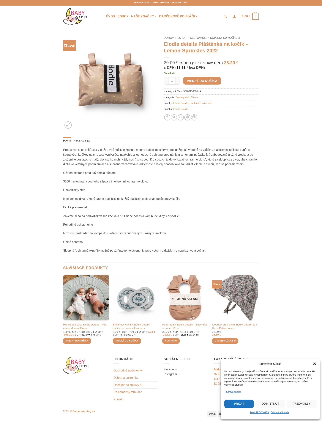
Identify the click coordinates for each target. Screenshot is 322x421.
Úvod (110, 16)
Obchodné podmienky (128, 370)
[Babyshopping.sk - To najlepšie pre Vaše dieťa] (81, 16)
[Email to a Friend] (181, 117)
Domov (169, 37)
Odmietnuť (270, 403)
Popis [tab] (67, 140)
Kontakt (118, 399)
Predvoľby (302, 403)
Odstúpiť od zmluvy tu (127, 385)
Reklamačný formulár (127, 392)
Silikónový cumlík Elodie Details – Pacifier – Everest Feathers (132, 326)
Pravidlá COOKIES (259, 412)
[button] (314, 364)
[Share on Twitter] (174, 117)
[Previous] (63, 312)
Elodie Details (180, 103)
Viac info (171, 341)
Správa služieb (233, 392)
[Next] (258, 312)
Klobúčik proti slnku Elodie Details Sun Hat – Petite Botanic (234, 326)
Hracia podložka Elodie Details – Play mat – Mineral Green (85, 326)
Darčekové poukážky (178, 16)
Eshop (123, 16)
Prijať (239, 403)
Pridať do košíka (202, 80)
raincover (206, 103)
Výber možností (225, 341)
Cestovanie (198, 37)
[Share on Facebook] (167, 117)
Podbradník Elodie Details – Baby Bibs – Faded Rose (184, 326)
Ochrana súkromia (280, 412)
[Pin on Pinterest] (187, 117)
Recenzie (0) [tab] (82, 140)
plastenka (195, 103)
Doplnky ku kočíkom (225, 37)
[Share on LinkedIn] (194, 117)
